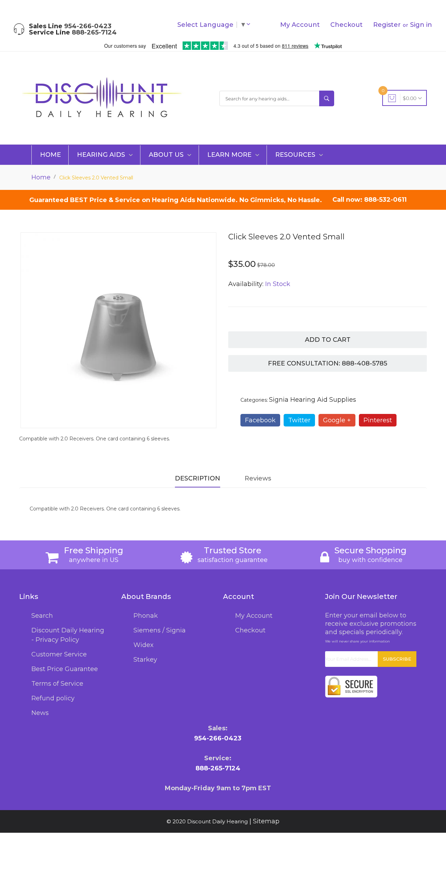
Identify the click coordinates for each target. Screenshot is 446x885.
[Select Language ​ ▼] (249, 25)
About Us (167, 155)
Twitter (299, 420)
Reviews (258, 478)
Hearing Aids (102, 155)
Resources (296, 155)
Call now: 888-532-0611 (369, 199)
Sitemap (266, 821)
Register (387, 25)
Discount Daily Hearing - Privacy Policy (67, 635)
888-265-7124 (94, 32)
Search (42, 616)
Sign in (421, 25)
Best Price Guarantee (64, 669)
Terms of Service (57, 683)
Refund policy (53, 698)
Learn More (230, 155)
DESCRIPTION (197, 478)
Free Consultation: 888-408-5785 (327, 363)
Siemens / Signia (159, 630)
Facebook (260, 420)
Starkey (145, 659)
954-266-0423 (88, 26)
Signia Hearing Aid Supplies (312, 399)
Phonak (145, 616)
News (40, 713)
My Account (300, 25)
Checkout (346, 25)
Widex (143, 645)
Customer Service (59, 654)
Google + (337, 420)
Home (50, 155)
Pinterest (377, 420)
